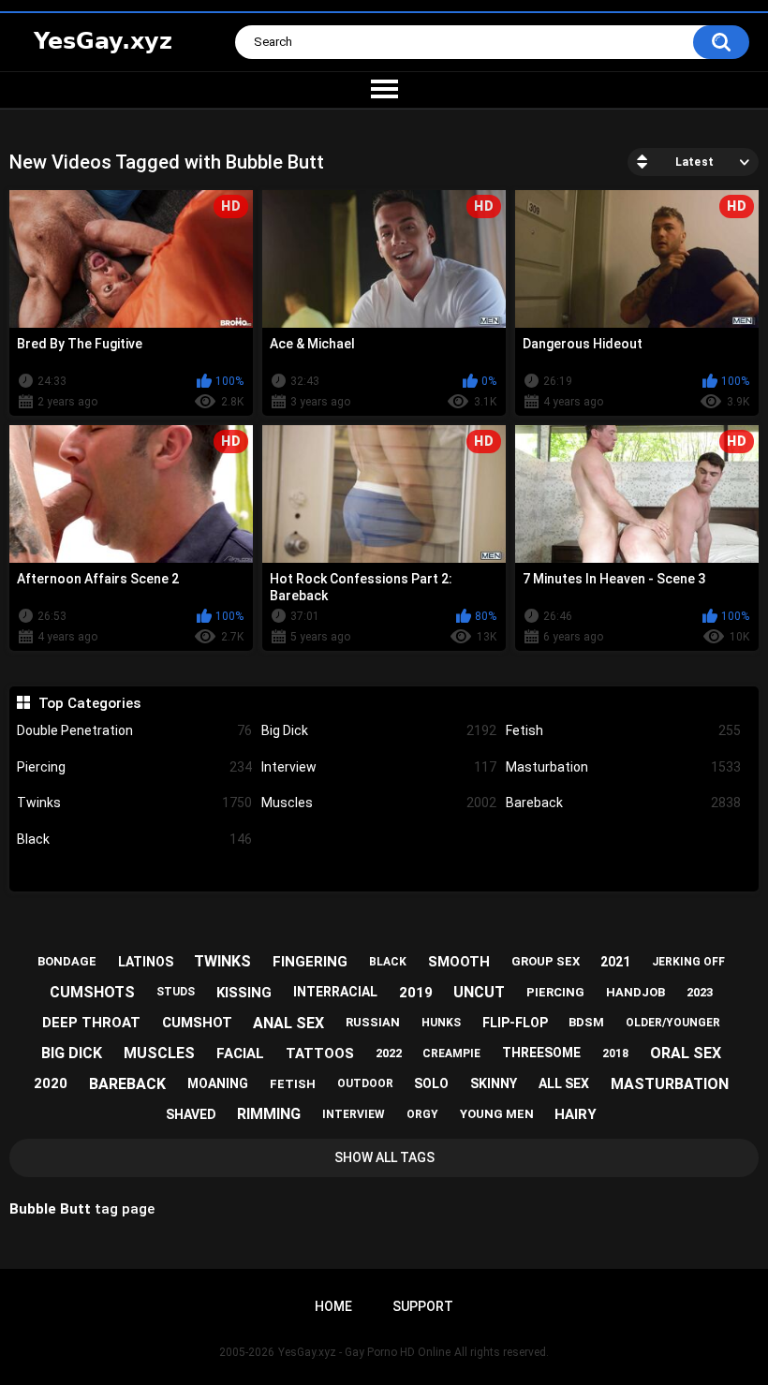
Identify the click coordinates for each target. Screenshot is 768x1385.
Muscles (378, 802)
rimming (269, 1114)
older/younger (673, 1022)
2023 (700, 992)
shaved (191, 1114)
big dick (71, 1053)
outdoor (365, 1083)
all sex (564, 1083)
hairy (575, 1114)
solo (431, 1083)
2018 (615, 1053)
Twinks (134, 802)
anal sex (288, 1023)
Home (333, 1306)
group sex (545, 961)
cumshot (197, 1022)
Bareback (623, 802)
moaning (217, 1083)
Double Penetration (134, 730)
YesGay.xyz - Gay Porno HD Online (364, 1352)
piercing (555, 992)
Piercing (134, 766)
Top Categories (89, 703)
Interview (378, 766)
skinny (493, 1083)
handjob (635, 992)
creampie (451, 1053)
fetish (293, 1084)
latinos (145, 961)
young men (497, 1114)
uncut (479, 992)
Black (134, 839)
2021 (615, 961)
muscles (159, 1053)
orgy (422, 1114)
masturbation (670, 1084)
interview (353, 1114)
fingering (310, 961)
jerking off (688, 961)
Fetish (623, 730)
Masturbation (623, 766)
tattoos (320, 1053)
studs (175, 991)
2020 (50, 1083)
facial (240, 1053)
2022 (389, 1053)
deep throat (91, 1022)
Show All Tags (384, 1157)
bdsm (586, 1022)
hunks (441, 1022)
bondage (66, 961)
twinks (222, 961)
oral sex (685, 1053)
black (387, 961)
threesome (541, 1052)
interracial (335, 991)
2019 (416, 992)
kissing (244, 992)
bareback (127, 1084)
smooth (459, 961)
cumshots (92, 992)
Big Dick (378, 730)
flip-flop (515, 1022)
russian (373, 1022)
